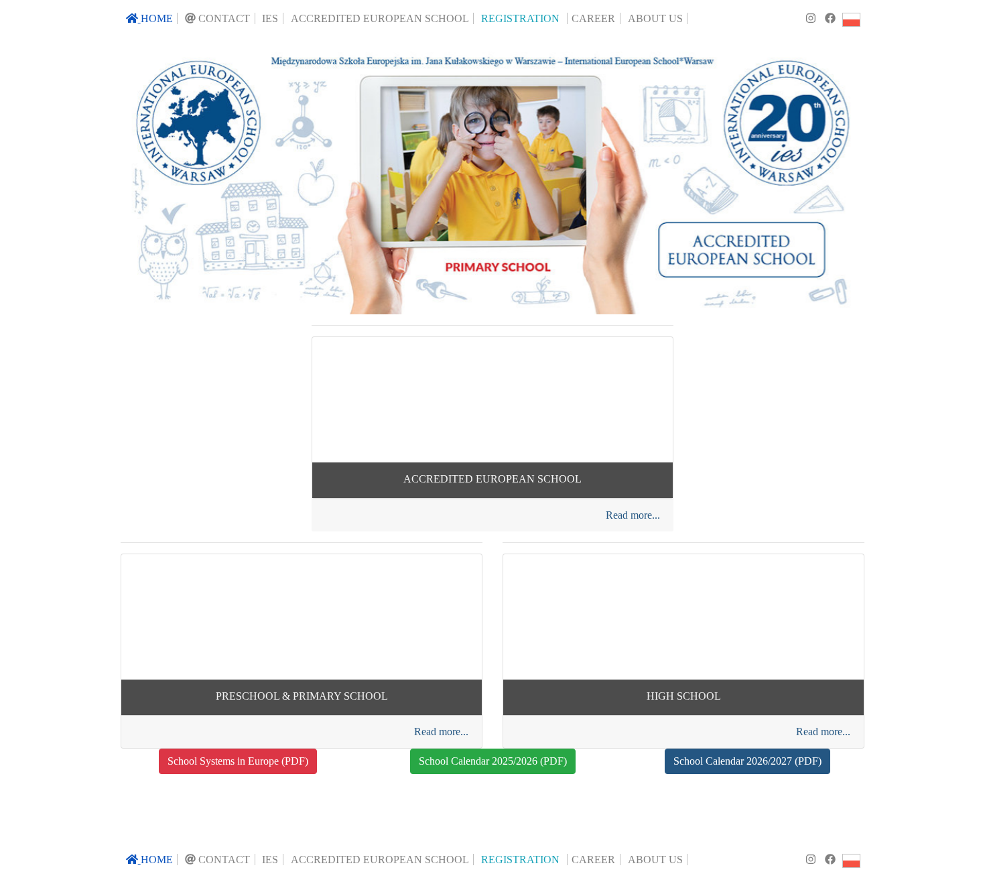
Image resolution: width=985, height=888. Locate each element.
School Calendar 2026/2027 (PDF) (747, 761)
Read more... (633, 515)
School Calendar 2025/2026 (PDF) (493, 761)
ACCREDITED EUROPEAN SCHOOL (492, 479)
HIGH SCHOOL (684, 696)
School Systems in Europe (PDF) (238, 761)
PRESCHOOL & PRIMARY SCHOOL (302, 696)
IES (270, 18)
